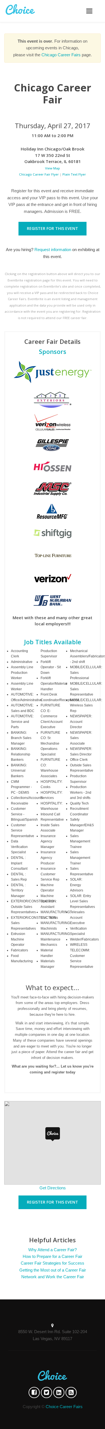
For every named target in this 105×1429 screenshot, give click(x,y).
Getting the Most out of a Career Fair (52, 1270)
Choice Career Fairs (64, 1406)
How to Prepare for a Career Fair (52, 1256)
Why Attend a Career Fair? (52, 1249)
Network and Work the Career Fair (52, 1276)
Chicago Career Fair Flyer (39, 174)
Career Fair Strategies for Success (52, 1263)
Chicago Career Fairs (61, 54)
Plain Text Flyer (74, 174)
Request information (52, 249)
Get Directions (52, 1187)
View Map (52, 168)
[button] (53, 1134)
